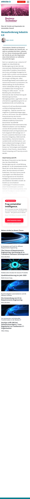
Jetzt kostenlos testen (14, 220)
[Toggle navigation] (6, 2)
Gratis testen (21, 1)
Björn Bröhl (9, 40)
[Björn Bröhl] (3, 40)
